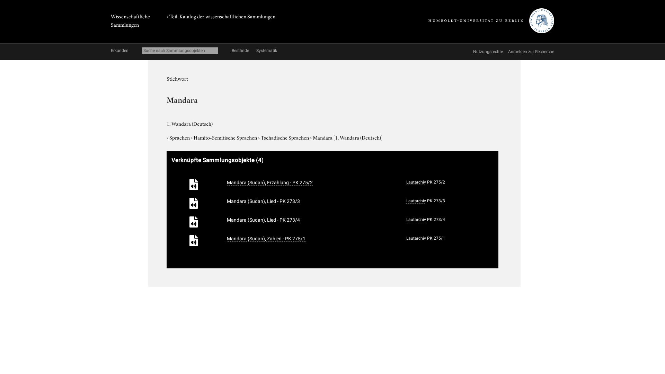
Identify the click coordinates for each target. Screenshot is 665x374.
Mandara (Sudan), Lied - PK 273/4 (263, 220)
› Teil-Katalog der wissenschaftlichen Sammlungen (221, 16)
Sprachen (180, 137)
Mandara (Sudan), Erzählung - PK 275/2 (270, 182)
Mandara (347, 137)
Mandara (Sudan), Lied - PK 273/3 (263, 201)
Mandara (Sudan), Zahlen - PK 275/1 (266, 238)
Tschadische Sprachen (285, 137)
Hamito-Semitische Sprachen (226, 137)
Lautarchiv (416, 182)
